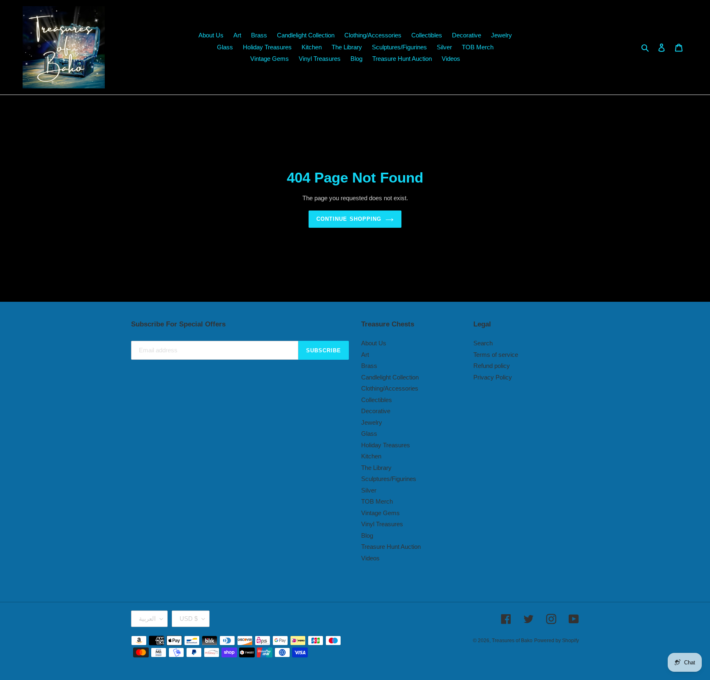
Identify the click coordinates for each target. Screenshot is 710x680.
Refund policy (491, 365)
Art (365, 354)
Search (483, 343)
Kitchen (371, 456)
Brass (369, 365)
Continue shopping (348, 219)
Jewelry (371, 422)
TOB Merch (377, 501)
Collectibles (376, 399)
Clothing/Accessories (389, 388)
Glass (369, 433)
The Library (376, 467)
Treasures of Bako (512, 640)
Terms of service (495, 354)
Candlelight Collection (390, 377)
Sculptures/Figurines (388, 478)
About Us (373, 343)
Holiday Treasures (385, 445)
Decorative (375, 410)
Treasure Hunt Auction (391, 546)
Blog (367, 535)
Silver (368, 490)
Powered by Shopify (556, 640)
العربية (147, 618)
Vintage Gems (380, 512)
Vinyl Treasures (382, 523)
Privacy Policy (492, 377)
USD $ (189, 618)
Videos (370, 558)
